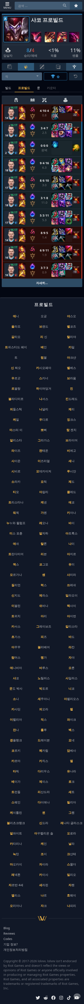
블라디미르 (15, 399)
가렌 (44, 513)
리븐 (44, 554)
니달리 (43, 409)
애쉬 (16, 544)
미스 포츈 (15, 533)
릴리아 (71, 802)
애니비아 (16, 668)
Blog (6, 928)
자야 (71, 657)
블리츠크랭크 (16, 823)
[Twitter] (38, 998)
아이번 (71, 616)
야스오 (71, 316)
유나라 (71, 771)
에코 (71, 502)
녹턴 (16, 854)
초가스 (15, 637)
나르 (44, 895)
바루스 (43, 668)
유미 (71, 564)
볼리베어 (44, 647)
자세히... (42, 283)
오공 (44, 316)
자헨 (71, 885)
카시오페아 (43, 368)
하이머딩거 (43, 388)
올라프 (15, 326)
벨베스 (71, 368)
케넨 (44, 502)
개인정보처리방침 (15, 950)
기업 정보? (10, 944)
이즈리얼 (44, 461)
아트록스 (71, 533)
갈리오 (15, 337)
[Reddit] (46, 998)
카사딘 (15, 709)
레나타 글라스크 (71, 823)
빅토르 (43, 688)
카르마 (15, 761)
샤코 (16, 678)
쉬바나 (43, 606)
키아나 (71, 513)
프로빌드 (24, 88)
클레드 (71, 492)
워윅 (16, 513)
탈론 (44, 544)
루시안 (71, 471)
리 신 (43, 337)
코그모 (43, 564)
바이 (71, 523)
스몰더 (71, 864)
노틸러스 (44, 678)
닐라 (71, 844)
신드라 (43, 823)
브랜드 (43, 326)
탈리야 (71, 337)
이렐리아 (16, 719)
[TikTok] (69, 998)
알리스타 (16, 440)
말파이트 (16, 833)
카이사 (43, 875)
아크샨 (71, 357)
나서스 (43, 399)
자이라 (43, 864)
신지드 (15, 595)
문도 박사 (15, 688)
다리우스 (44, 771)
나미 (71, 544)
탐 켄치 (71, 430)
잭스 (16, 564)
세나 (71, 461)
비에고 (71, 450)
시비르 (15, 471)
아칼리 (43, 492)
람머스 (15, 657)
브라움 (71, 378)
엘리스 (15, 895)
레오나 (43, 523)
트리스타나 (15, 502)
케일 (16, 419)
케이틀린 (16, 812)
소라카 (15, 481)
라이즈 (15, 450)
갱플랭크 (16, 740)
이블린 (15, 606)
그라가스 (44, 440)
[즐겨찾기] (76, 6)
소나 (16, 699)
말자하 (43, 533)
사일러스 (71, 678)
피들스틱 (16, 409)
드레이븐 (44, 740)
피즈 (44, 637)
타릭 (16, 771)
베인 (44, 347)
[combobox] (22, 76)
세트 (71, 792)
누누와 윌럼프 (15, 523)
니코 (71, 688)
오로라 (71, 833)
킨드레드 (71, 399)
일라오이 (71, 595)
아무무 (15, 647)
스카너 (43, 378)
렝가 (44, 657)
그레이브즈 (43, 626)
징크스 (71, 419)
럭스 (44, 585)
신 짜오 (16, 368)
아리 (44, 616)
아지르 (71, 554)
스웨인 (15, 802)
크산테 (71, 854)
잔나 (16, 730)
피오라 (43, 709)
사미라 (71, 575)
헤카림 (43, 750)
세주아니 (44, 699)
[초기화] (75, 76)
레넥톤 (15, 875)
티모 (16, 492)
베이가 (15, 781)
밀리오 (71, 875)
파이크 (71, 719)
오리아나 (16, 906)
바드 (71, 637)
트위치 (15, 616)
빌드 (8, 88)
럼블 (44, 357)
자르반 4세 (16, 885)
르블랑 (15, 388)
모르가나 (16, 575)
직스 (44, 719)
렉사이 (71, 606)
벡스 (71, 730)
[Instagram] (61, 998)
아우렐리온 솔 (43, 833)
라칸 (71, 647)
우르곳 (15, 378)
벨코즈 (71, 326)
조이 (44, 854)
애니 (16, 316)
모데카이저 (43, 471)
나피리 (71, 906)
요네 (71, 740)
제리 (71, 409)
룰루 (44, 730)
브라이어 (71, 440)
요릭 (44, 481)
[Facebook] (53, 998)
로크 (71, 781)
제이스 (43, 781)
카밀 (71, 347)
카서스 (15, 626)
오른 (71, 668)
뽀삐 (44, 430)
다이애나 (44, 802)
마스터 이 (15, 430)
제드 (71, 481)
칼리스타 (71, 626)
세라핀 (43, 885)
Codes (7, 939)
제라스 (43, 595)
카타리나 (16, 844)
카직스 (43, 761)
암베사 (71, 750)
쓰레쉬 (71, 585)
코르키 (15, 750)
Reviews (9, 933)
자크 (44, 906)
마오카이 (16, 864)
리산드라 (44, 792)
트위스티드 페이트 (16, 352)
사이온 (15, 461)
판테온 (43, 450)
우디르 (43, 419)
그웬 (71, 812)
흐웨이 (71, 895)
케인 (44, 844)
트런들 (15, 792)
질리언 (15, 585)
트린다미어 (15, 554)
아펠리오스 (71, 699)
